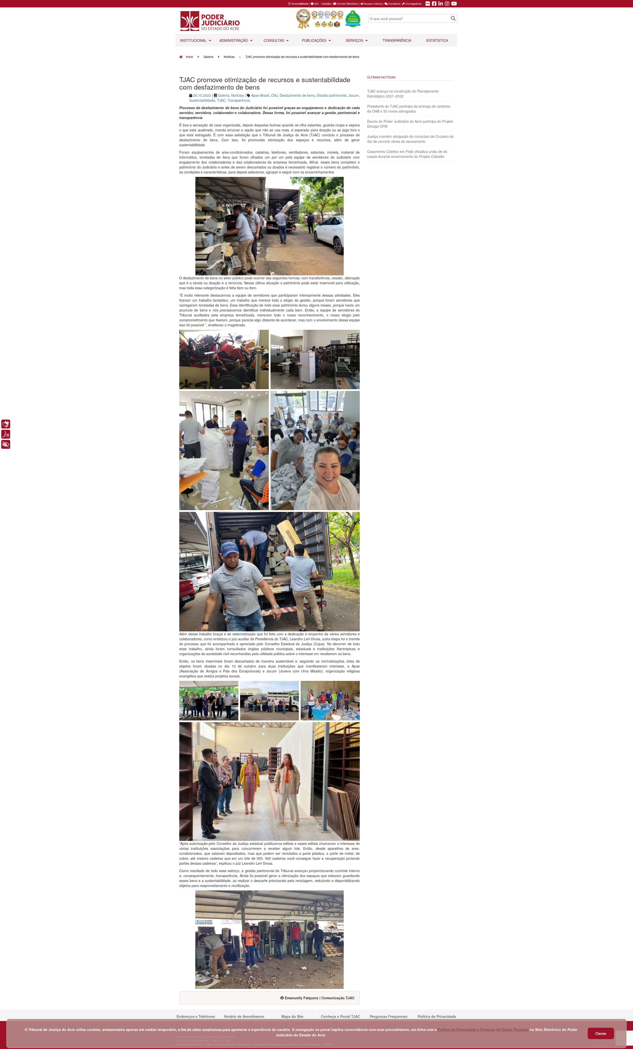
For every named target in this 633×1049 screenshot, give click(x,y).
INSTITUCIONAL (193, 40)
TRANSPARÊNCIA (397, 40)
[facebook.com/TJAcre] (434, 3)
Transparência (238, 100)
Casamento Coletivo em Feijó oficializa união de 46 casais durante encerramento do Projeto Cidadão (407, 154)
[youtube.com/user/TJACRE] (454, 3)
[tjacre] (440, 3)
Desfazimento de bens (297, 95)
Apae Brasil (260, 95)
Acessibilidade (300, 3)
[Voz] (5, 434)
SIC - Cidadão (322, 3)
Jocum (353, 95)
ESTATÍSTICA (437, 40)
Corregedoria (413, 3)
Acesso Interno (372, 3)
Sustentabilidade (202, 100)
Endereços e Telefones (196, 1016)
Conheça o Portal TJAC (340, 1016)
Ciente (600, 1033)
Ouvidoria (393, 3)
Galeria (208, 56)
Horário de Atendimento (244, 1016)
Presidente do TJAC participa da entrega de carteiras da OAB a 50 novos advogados (408, 109)
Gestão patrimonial (331, 95)
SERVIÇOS (355, 40)
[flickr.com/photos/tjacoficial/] (427, 3)
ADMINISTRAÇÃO (234, 40)
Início (189, 56)
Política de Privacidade (437, 1016)
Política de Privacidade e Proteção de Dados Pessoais (483, 1029)
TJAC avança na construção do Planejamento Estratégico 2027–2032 (403, 93)
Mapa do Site (292, 1016)
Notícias (229, 56)
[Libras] (5, 424)
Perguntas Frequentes (388, 1016)
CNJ (274, 95)
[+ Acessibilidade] (5, 444)
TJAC (221, 100)
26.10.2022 (202, 95)
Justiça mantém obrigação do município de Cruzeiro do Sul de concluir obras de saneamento (410, 139)
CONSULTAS (274, 40)
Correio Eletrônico (347, 3)
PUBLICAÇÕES (314, 40)
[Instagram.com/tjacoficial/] (447, 3)
